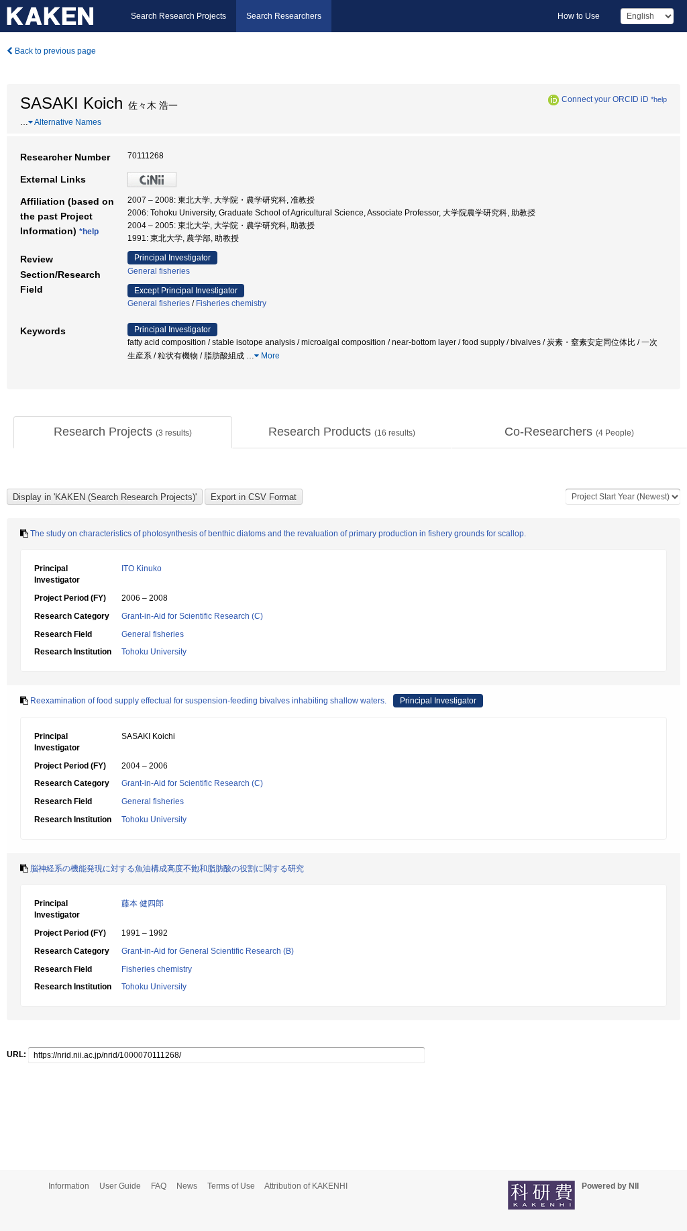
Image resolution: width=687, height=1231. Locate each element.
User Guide (120, 1186)
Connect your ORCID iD (605, 99)
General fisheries (158, 271)
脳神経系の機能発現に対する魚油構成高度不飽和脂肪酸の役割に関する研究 (167, 868)
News (186, 1186)
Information (68, 1186)
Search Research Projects (178, 16)
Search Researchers (283, 16)
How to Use (579, 16)
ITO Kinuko (141, 568)
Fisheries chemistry (231, 303)
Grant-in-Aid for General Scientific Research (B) (207, 951)
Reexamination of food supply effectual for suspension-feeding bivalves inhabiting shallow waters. (208, 700)
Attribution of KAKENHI (306, 1186)
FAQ (158, 1186)
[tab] (122, 432)
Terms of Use (231, 1186)
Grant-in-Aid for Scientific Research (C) (192, 616)
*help (659, 99)
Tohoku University (154, 651)
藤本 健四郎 (142, 903)
